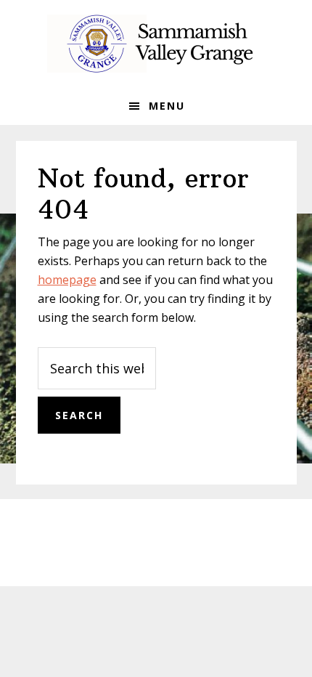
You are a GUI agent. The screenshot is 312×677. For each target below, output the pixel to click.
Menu (167, 106)
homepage (67, 280)
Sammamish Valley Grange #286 (156, 44)
